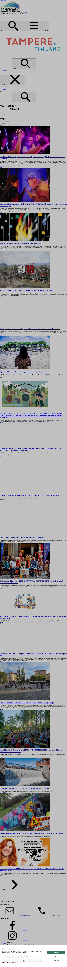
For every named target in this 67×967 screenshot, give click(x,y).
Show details (56, 960)
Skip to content (3, 0)
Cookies (4, 943)
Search (2, 30)
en (3, 16)
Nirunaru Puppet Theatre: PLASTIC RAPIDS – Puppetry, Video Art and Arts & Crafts (29, 495)
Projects (4, 72)
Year (1, 124)
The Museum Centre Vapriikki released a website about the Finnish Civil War (26, 290)
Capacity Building (4, 792)
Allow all (56, 952)
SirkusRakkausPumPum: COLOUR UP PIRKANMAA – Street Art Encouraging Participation (31, 833)
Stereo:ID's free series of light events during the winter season (20, 243)
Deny (56, 956)
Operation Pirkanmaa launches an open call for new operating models (23, 372)
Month (1, 125)
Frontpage (5, 70)
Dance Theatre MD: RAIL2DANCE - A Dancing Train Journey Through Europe (27, 703)
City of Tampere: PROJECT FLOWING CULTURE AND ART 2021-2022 (25, 788)
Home (4, 114)
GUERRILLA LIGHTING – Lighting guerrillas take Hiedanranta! (22, 537)
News (4, 71)
